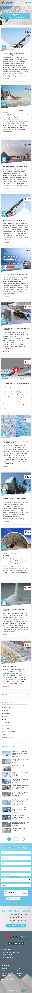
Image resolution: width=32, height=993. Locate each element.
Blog (18, 971)
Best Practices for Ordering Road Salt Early (15, 274)
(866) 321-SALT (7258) (9, 958)
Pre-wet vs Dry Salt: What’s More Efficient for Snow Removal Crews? (16, 384)
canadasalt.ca (26, 988)
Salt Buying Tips (6, 722)
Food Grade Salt (6, 713)
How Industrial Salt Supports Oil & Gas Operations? (13, 111)
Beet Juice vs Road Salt (9, 666)
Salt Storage (5, 973)
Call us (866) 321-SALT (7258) (16, 926)
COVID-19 (5, 710)
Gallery (19, 968)
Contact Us (20, 973)
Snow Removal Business (9, 731)
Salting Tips (5, 728)
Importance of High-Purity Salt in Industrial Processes (15, 609)
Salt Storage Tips (7, 725)
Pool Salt (4, 716)
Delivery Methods (6, 975)
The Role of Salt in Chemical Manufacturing (15, 166)
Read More (6, 78)
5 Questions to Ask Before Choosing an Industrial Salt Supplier (13, 54)
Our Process (5, 971)
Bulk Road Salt (6, 707)
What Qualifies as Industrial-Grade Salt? (14, 220)
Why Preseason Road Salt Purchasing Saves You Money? (15, 554)
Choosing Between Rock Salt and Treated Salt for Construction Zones (15, 441)
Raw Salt (4, 719)
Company (4, 968)
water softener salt (7, 737)
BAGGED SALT (16, 922)
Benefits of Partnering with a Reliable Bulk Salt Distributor (16, 328)
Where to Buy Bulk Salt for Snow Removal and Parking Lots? (16, 499)
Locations (19, 975)
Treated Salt (5, 734)
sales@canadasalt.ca (8, 961)
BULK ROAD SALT (11, 920)
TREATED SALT (22, 920)
